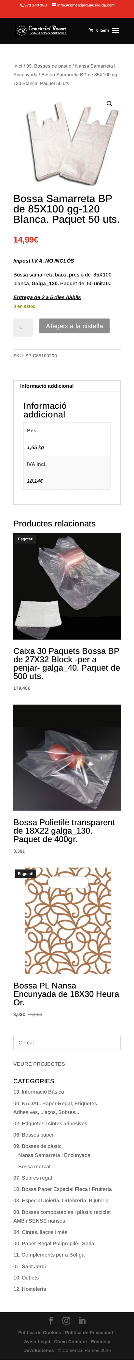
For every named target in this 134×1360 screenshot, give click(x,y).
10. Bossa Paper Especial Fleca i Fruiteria (62, 1189)
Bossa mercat (34, 1166)
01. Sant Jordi (29, 1266)
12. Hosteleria (29, 1289)
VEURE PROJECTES (39, 1064)
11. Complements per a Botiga (49, 1254)
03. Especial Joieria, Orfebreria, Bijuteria (61, 1200)
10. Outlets (26, 1277)
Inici (17, 66)
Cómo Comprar (70, 1341)
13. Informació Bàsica (38, 1092)
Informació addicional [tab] (47, 386)
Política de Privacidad (89, 1332)
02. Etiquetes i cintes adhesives (50, 1123)
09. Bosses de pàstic (48, 66)
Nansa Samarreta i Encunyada (54, 1155)
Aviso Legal (37, 1341)
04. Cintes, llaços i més (40, 1232)
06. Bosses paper (33, 1135)
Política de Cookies (39, 1332)
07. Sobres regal (32, 1178)
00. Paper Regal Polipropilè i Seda (53, 1243)
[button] (109, 104)
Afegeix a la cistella (74, 325)
